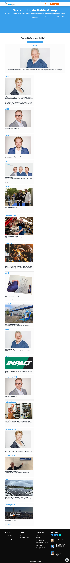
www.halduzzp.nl (8, 524)
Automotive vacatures (24, 537)
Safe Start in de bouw (40, 540)
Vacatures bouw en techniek (10, 534)
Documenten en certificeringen (42, 542)
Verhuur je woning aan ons (41, 543)
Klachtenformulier (39, 548)
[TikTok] (60, 535)
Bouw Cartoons (39, 545)
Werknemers (38, 537)
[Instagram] (55, 535)
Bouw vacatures (23, 534)
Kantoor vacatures (24, 539)
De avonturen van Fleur (40, 547)
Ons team (38, 535)
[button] (67, 560)
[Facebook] (52, 534)
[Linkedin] (57, 535)
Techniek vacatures (24, 535)
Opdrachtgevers (39, 539)
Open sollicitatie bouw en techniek (11, 535)
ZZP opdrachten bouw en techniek (11, 540)
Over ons (37, 534)
